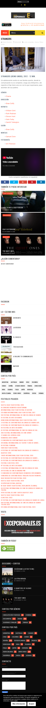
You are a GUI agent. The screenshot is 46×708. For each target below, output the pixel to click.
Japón (23, 389)
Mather (16, 366)
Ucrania (41, 393)
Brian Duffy (10, 103)
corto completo (29, 42)
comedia (28, 615)
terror (25, 622)
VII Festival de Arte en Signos (11, 427)
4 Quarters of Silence (22, 588)
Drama (8, 96)
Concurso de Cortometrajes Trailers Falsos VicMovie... (21, 475)
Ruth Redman (11, 114)
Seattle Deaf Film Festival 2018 (12, 405)
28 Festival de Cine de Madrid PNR (13, 470)
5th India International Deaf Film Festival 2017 (18, 412)
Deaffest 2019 (6, 453)
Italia (17, 389)
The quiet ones (8, 251)
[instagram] (25, 5)
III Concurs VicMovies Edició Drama (14, 407)
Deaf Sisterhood (9, 229)
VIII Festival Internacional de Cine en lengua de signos (21, 415)
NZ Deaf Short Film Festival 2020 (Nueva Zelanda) (19, 485)
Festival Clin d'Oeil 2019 (10, 463)
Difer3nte (17, 318)
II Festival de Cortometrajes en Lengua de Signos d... (20, 450)
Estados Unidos (20, 386)
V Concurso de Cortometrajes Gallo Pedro (17, 440)
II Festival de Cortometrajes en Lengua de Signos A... (20, 425)
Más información (19, 704)
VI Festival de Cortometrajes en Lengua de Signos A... (20, 460)
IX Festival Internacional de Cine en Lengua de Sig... (20, 430)
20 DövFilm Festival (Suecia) (11, 483)
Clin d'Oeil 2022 (6, 497)
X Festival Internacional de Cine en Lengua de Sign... (20, 468)
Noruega (30, 389)
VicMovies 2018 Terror (9, 438)
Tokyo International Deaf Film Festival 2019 (17, 455)
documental (6, 215)
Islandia (10, 389)
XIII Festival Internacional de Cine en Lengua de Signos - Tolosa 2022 (21, 503)
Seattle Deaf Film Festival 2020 (12, 480)
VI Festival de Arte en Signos (11, 417)
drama (37, 42)
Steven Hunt (10, 116)
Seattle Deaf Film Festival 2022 (12, 495)
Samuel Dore (11, 137)
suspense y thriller (9, 622)
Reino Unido (17, 393)
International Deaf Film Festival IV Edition (16, 410)
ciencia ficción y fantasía (11, 615)
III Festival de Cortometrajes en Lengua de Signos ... (20, 458)
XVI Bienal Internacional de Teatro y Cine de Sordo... (20, 443)
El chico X (17, 337)
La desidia (17, 327)
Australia (14, 382)
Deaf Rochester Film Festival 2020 (13, 478)
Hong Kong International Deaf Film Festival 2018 (18, 420)
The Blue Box (18, 347)
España (11, 386)
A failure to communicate (23, 356)
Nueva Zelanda (6, 393)
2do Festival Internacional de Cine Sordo (16, 433)
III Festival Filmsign (8, 445)
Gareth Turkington (12, 122)
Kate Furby (10, 119)
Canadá (21, 382)
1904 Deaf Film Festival (9, 448)
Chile (27, 382)
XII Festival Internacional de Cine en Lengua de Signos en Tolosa (21, 489)
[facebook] (21, 5)
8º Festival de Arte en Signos (11, 465)
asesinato (6, 237)
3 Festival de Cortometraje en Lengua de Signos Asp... (20, 422)
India (3, 389)
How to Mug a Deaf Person (13, 207)
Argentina (5, 382)
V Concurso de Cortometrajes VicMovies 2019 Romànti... (21, 473)
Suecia (34, 393)
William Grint (11, 111)
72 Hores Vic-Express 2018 (10, 435)
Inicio (5, 32)
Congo (4, 386)
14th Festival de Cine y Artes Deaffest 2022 (17, 492)
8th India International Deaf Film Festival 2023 (18, 507)
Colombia (35, 382)
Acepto (31, 704)
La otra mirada (20, 578)
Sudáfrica (27, 393)
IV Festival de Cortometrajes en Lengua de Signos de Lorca (22, 500)
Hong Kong (38, 386)
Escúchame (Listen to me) (24, 569)
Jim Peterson (10, 144)
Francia (30, 386)
